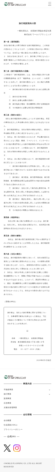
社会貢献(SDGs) (10, 425)
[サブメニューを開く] (49, 390)
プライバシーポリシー (13, 429)
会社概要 (7, 420)
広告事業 (7, 403)
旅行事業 (7, 394)
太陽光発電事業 (10, 407)
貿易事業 (7, 398)
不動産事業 (8, 390)
